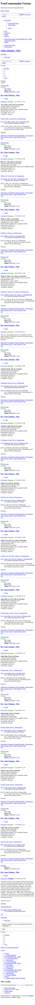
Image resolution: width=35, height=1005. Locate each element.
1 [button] (4, 70)
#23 (2, 480)
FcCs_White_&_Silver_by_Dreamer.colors (13, 236)
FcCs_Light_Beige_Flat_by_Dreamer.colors (13, 730)
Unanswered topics (9, 45)
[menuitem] (13, 23)
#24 (2, 537)
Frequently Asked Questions (16, 135)
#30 (2, 878)
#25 (2, 596)
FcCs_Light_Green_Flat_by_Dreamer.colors (13, 787)
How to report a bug (6, 137)
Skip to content (5, 11)
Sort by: (16, 924)
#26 (2, 653)
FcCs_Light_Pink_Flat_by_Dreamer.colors (13, 844)
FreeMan (3, 865)
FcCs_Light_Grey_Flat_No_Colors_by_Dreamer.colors (16, 559)
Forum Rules (29, 135)
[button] (6, 68)
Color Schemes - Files (11, 50)
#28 (2, 767)
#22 (2, 423)
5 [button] (4, 76)
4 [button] (4, 75)
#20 (2, 332)
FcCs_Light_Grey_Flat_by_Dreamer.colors (13, 500)
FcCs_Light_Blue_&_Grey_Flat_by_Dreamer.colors (16, 616)
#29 (2, 824)
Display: (4, 924)
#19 (2, 273)
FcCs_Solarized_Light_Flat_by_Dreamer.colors (14, 443)
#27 (2, 710)
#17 (2, 159)
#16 (2, 101)
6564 (9, 90)
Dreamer (3, 87)
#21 (2, 366)
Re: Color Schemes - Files (10, 152)
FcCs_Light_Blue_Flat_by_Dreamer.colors (13, 673)
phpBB (31, 995)
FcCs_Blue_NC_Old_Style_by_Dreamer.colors (14, 179)
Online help (4, 135)
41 (9, 867)
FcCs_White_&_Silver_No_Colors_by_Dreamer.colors (16, 295)
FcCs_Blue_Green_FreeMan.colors (11, 910)
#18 (2, 216)
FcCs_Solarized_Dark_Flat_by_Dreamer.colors (14, 386)
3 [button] (4, 73)
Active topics (8, 47)
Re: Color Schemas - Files (10, 95)
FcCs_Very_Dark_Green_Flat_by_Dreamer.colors (15, 121)
